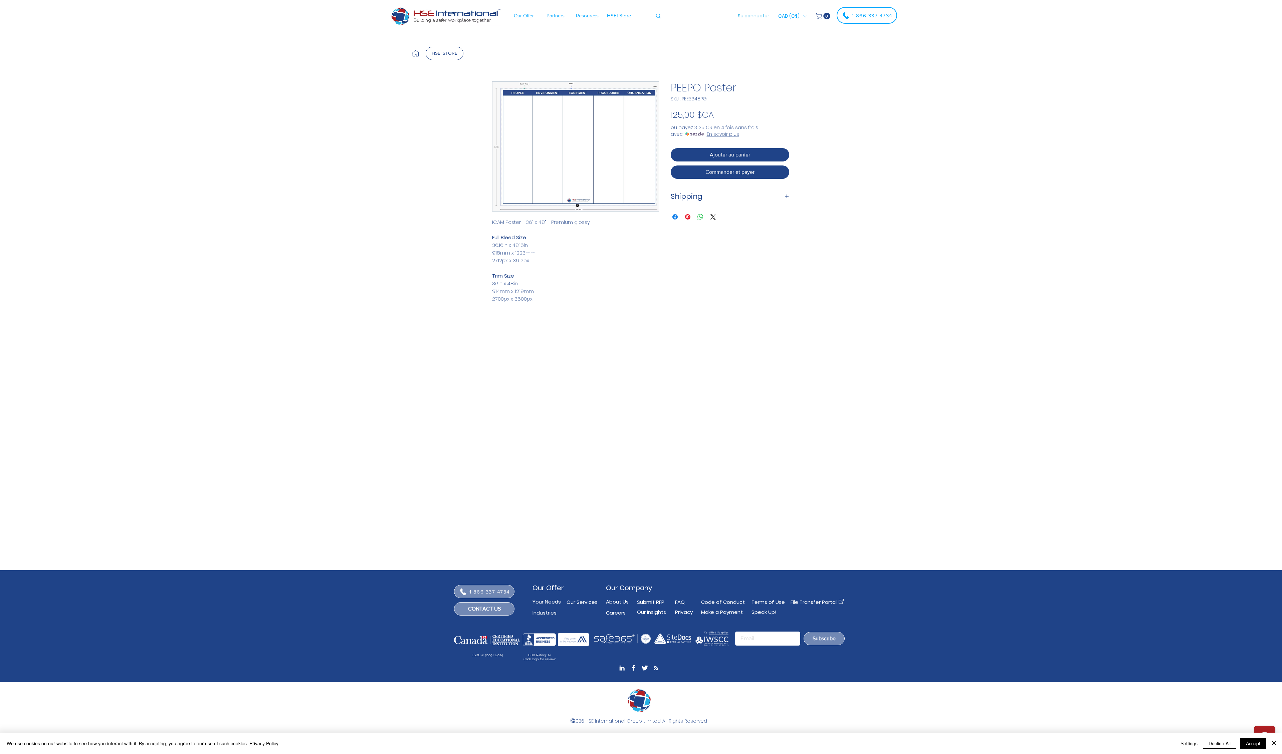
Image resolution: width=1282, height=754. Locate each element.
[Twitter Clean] (644, 668)
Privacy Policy (263, 743)
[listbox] (793, 16)
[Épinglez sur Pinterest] (688, 217)
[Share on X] (713, 217)
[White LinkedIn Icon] (622, 668)
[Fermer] (1274, 743)
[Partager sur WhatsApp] (700, 217)
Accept (1253, 743)
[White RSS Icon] (656, 668)
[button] (524, 15)
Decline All (1220, 743)
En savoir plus (723, 134)
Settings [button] (1189, 743)
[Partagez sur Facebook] (675, 217)
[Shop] (415, 53)
